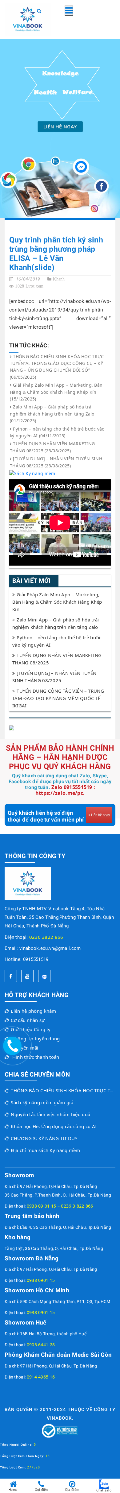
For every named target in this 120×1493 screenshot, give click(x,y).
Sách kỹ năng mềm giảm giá (42, 1102)
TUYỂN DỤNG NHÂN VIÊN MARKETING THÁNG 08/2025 (57, 659)
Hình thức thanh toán (35, 1057)
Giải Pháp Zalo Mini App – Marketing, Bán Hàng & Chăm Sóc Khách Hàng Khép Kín (57, 601)
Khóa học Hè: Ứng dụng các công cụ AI (54, 1126)
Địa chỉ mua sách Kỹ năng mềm (45, 1150)
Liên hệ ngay (100, 815)
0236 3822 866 (46, 937)
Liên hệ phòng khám (33, 1011)
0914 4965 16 (41, 1377)
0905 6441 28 (41, 1345)
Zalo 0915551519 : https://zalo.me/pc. (65, 790)
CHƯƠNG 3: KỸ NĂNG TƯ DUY (44, 1138)
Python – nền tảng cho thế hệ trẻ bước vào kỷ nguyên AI (56, 641)
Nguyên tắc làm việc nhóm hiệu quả (50, 1114)
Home (13, 1489)
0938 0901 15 (41, 1280)
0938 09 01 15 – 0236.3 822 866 (60, 1206)
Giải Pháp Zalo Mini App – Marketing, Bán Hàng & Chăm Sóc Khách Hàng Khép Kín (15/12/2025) (56, 392)
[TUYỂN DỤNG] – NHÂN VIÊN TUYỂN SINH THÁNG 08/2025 (54, 676)
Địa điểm (72, 1489)
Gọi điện (41, 1489)
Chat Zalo (103, 1490)
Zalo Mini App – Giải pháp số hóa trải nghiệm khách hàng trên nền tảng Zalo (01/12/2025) (52, 414)
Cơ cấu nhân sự (28, 1020)
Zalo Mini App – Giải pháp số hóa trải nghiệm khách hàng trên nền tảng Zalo (55, 623)
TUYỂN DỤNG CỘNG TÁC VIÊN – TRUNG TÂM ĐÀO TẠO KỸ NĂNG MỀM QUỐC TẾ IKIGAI (58, 698)
